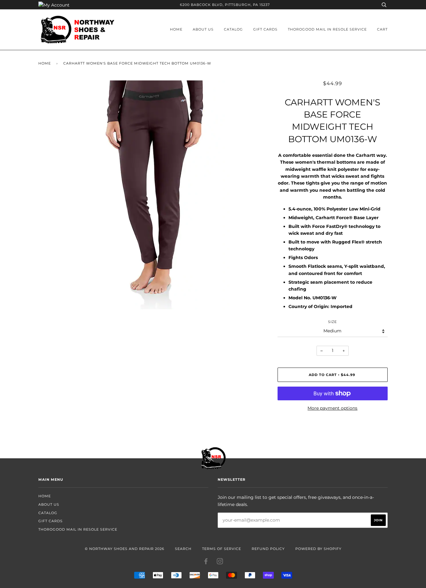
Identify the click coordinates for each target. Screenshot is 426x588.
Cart (382, 29)
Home (176, 29)
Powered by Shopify (318, 549)
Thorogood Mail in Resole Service (327, 29)
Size (332, 322)
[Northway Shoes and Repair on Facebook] (206, 562)
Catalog (233, 29)
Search (183, 549)
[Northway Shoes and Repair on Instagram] (220, 562)
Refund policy (268, 549)
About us (203, 29)
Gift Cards (265, 29)
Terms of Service (221, 549)
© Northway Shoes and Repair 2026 (124, 549)
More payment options (332, 408)
